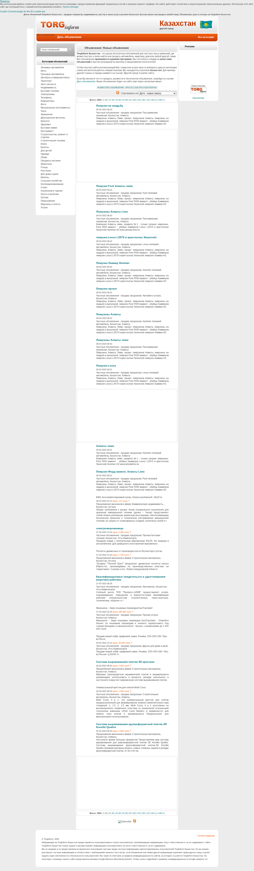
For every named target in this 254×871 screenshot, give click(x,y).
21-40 (111, 100)
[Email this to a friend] (30, 82)
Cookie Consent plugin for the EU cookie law (22, 11)
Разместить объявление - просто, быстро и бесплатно (127, 87)
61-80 (125, 100)
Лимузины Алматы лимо (112, 339)
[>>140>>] (160, 100)
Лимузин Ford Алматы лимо (114, 185)
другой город (166, 28)
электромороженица (109, 528)
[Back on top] (30, 32)
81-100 (132, 100)
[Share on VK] (30, 65)
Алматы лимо (105, 445)
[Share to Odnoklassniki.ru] (30, 71)
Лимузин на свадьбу (109, 105)
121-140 (150, 100)
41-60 (118, 100)
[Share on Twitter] (30, 54)
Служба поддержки (206, 836)
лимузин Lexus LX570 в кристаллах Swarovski (126, 237)
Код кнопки (198, 98)
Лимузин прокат (106, 288)
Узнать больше (70, 7)
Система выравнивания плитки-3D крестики (125, 661)
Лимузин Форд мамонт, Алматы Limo (120, 471)
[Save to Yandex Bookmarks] (30, 76)
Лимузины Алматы (108, 314)
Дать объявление (86, 81)
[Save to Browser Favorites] (30, 59)
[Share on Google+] (30, 43)
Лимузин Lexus (106, 365)
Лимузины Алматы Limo (112, 211)
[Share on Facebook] (30, 37)
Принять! (5, 1)
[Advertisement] (198, 59)
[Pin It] (30, 48)
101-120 (141, 100)
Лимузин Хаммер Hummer (112, 262)
